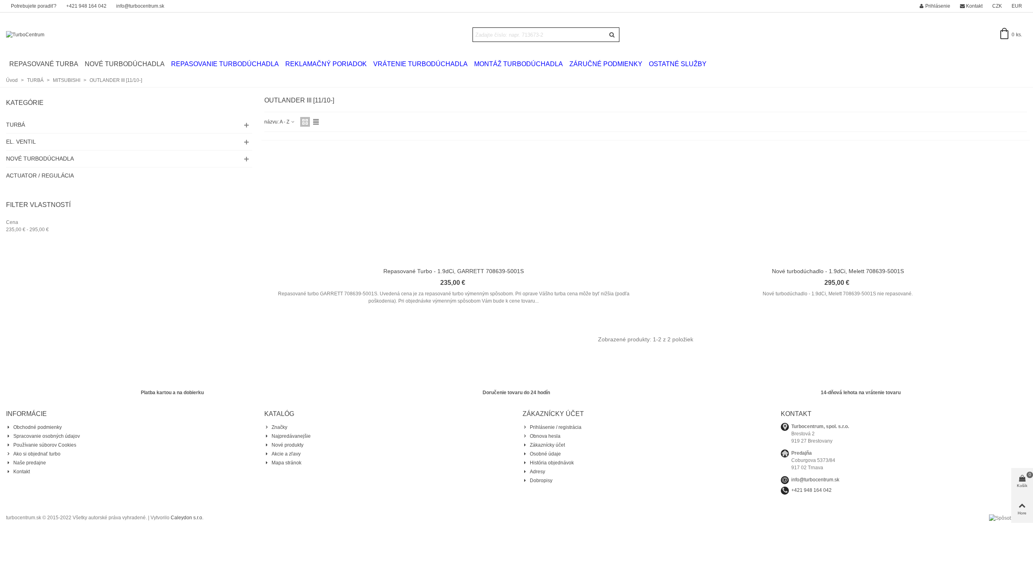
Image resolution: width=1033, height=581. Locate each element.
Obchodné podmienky (37, 427)
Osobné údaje (545, 454)
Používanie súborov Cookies (44, 445)
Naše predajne (29, 463)
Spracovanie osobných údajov (46, 436)
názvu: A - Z (277, 122)
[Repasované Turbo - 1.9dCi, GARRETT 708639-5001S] (453, 206)
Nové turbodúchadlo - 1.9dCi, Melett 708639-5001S (838, 271)
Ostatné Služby (678, 64)
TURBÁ (15, 124)
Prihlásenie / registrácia (555, 427)
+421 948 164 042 (811, 490)
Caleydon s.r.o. (187, 517)
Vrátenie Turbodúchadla (420, 64)
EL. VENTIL (21, 141)
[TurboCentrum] (50, 35)
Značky (279, 427)
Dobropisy (541, 480)
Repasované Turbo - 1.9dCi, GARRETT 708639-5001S (453, 271)
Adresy (537, 471)
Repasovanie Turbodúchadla (225, 64)
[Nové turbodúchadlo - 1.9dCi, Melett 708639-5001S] (837, 206)
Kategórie (25, 102)
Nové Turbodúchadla (125, 64)
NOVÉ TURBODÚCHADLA (40, 158)
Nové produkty (287, 445)
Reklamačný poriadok (326, 64)
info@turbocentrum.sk (815, 480)
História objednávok (552, 463)
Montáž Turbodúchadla (518, 64)
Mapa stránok (286, 463)
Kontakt (21, 471)
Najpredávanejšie (291, 436)
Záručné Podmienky (605, 64)
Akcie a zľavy (286, 454)
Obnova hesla (545, 436)
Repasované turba (43, 64)
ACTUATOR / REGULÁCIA (40, 175)
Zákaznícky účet (547, 445)
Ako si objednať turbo (37, 454)
